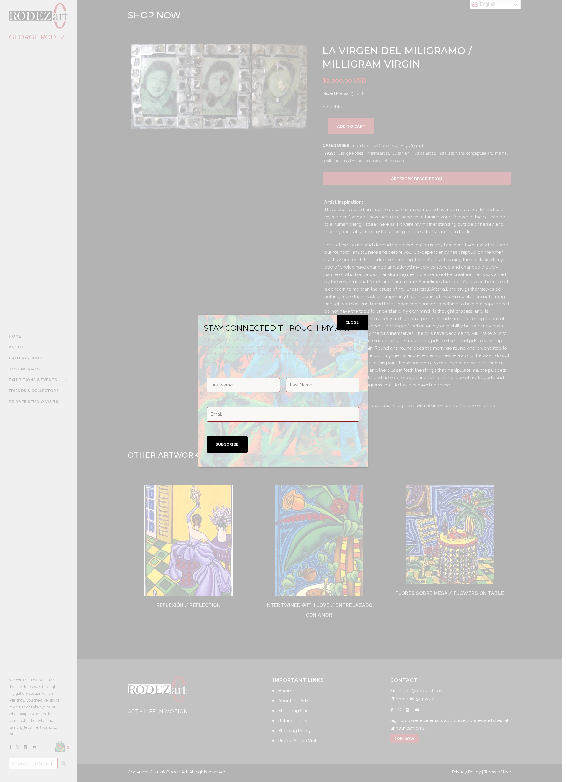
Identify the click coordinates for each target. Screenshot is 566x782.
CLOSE (352, 322)
